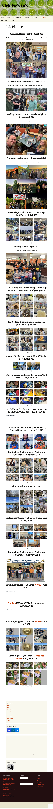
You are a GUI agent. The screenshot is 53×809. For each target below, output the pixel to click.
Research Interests (17, 17)
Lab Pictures (43, 17)
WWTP (37, 585)
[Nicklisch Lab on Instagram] (9, 730)
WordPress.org (40, 786)
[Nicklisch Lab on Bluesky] (17, 730)
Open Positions (4, 20)
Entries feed (39, 782)
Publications (26, 17)
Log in (38, 780)
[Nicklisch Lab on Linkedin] (13, 730)
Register (39, 778)
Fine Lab (12, 603)
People (8, 17)
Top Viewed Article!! (7, 793)
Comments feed (40, 784)
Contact (12, 20)
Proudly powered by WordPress (12, 804)
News (2, 17)
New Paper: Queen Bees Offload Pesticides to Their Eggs (8, 780)
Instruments (35, 17)
